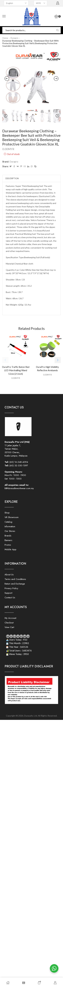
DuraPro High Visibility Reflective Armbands (47, 369)
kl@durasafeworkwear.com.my (19, 488)
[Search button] (57, 30)
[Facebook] (14, 166)
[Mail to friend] (24, 166)
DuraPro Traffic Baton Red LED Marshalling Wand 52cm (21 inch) (15, 370)
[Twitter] (10, 166)
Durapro (14, 38)
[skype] (34, 166)
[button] (58, 360)
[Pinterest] (21, 166)
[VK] (17, 166)
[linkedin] (28, 166)
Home (5, 38)
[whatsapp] (31, 166)
